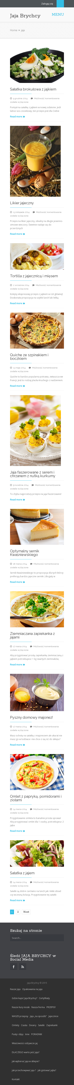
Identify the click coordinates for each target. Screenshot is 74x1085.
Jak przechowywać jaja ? (24, 1070)
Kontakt (16, 1079)
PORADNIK (36, 1034)
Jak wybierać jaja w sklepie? (25, 1061)
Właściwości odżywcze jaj (25, 1043)
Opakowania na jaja (32, 989)
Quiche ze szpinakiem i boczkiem (29, 357)
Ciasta (24, 1025)
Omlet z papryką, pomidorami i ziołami (36, 798)
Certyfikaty (44, 998)
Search (60, 3)
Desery (32, 1025)
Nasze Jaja (15, 989)
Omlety (15, 1025)
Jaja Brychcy (25, 16)
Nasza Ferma (38, 1007)
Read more (16, 116)
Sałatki (41, 1025)
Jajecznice (53, 1016)
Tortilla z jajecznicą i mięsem (34, 276)
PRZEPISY (51, 1007)
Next (26, 912)
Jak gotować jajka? (47, 1070)
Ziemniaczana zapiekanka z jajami (32, 635)
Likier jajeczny (22, 203)
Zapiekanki (51, 1025)
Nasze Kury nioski (21, 1007)
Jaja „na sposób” (38, 1016)
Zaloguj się (47, 3)
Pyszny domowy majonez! (31, 717)
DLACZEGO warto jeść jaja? (25, 1052)
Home (13, 30)
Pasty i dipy (17, 1034)
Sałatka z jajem (22, 873)
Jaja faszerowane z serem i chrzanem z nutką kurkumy (32, 474)
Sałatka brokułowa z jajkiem (33, 89)
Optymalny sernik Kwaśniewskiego (24, 553)
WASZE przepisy (20, 1016)
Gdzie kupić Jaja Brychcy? (24, 998)
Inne (27, 1034)
